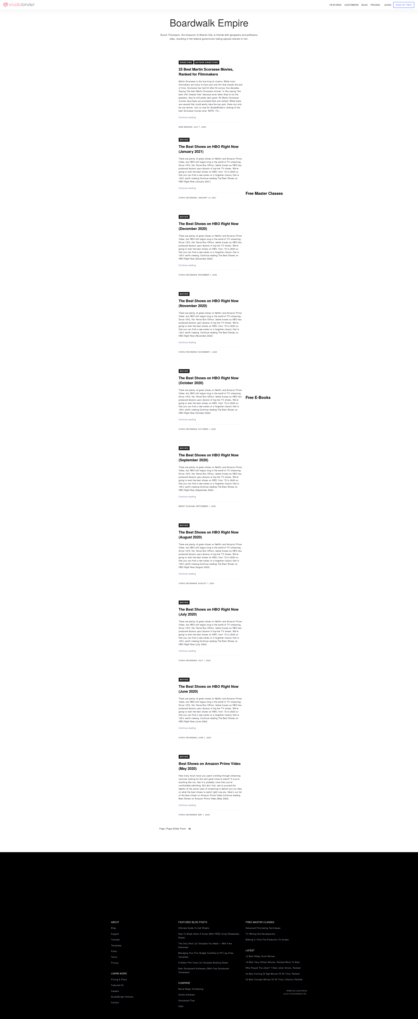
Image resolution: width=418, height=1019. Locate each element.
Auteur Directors (206, 62)
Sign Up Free (404, 4)
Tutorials (115, 939)
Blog (113, 927)
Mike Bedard (186, 126)
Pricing (375, 4)
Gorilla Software (186, 994)
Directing (186, 62)
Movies (184, 139)
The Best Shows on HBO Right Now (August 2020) (209, 534)
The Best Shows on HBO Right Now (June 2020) (209, 689)
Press (114, 951)
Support (115, 933)
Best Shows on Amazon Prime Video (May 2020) (210, 766)
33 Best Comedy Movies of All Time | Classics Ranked (274, 979)
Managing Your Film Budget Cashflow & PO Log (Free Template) (205, 954)
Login (387, 4)
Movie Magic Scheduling (190, 988)
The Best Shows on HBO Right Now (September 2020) (209, 457)
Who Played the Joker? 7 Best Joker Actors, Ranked (273, 967)
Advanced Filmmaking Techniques (263, 927)
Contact (115, 1002)
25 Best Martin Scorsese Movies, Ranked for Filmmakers (206, 72)
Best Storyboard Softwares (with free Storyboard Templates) (203, 970)
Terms (114, 956)
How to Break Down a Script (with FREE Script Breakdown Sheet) (208, 935)
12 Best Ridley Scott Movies (260, 956)
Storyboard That (186, 1000)
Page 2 (170, 828)
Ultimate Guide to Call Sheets (193, 927)
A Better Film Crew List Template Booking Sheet (203, 962)
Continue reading (187, 117)
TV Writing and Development (260, 933)
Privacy (115, 962)
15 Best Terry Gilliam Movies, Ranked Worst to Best (273, 962)
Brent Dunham (187, 506)
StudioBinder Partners (122, 996)
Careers (115, 991)
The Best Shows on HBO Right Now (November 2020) (209, 303)
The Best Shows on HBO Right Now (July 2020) (209, 612)
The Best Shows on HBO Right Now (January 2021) (209, 149)
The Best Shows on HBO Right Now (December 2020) (209, 226)
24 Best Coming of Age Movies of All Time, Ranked (272, 973)
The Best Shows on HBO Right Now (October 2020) (209, 380)
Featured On (117, 985)
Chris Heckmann (188, 197)
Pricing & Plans (119, 979)
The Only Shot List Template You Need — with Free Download (205, 945)
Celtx (181, 1006)
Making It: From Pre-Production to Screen (267, 939)
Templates (116, 945)
